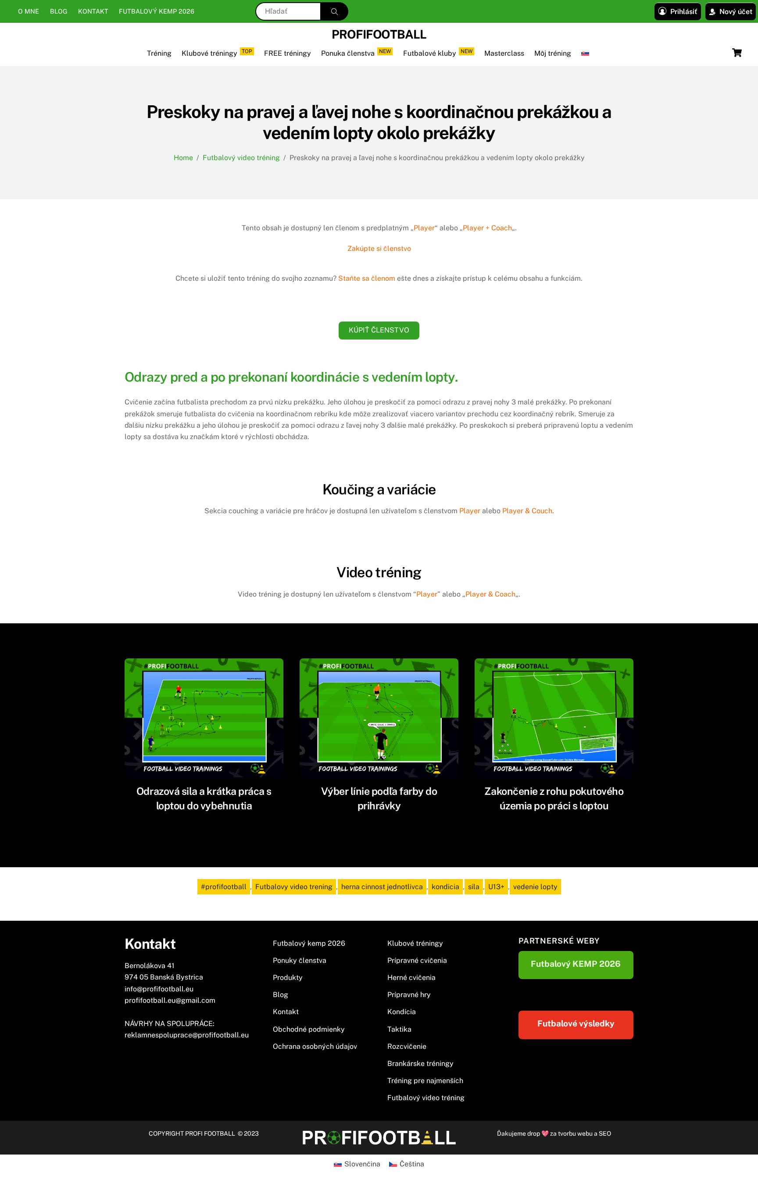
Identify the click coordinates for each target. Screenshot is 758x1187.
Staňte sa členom (366, 278)
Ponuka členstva (356, 52)
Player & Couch (527, 511)
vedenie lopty (535, 887)
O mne (28, 11)
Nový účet (735, 11)
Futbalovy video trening (294, 887)
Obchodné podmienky (309, 1029)
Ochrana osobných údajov (315, 1046)
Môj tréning (552, 53)
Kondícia (401, 1012)
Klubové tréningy (217, 52)
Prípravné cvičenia (417, 960)
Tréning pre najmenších (425, 1080)
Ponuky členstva (299, 960)
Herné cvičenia (411, 977)
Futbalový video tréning (426, 1098)
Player (424, 228)
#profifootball (224, 887)
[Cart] (737, 52)
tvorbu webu (575, 1133)
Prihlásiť (683, 11)
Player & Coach (490, 594)
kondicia (445, 887)
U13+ (496, 887)
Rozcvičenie (406, 1046)
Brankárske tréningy (420, 1063)
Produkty (288, 977)
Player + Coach (487, 228)
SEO (605, 1133)
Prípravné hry (409, 994)
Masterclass (504, 53)
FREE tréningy (287, 53)
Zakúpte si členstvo (379, 248)
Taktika (399, 1029)
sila (473, 887)
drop (534, 1133)
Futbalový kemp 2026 (156, 11)
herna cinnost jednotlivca (382, 887)
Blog (59, 11)
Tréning (159, 53)
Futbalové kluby (437, 52)
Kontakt (93, 11)
